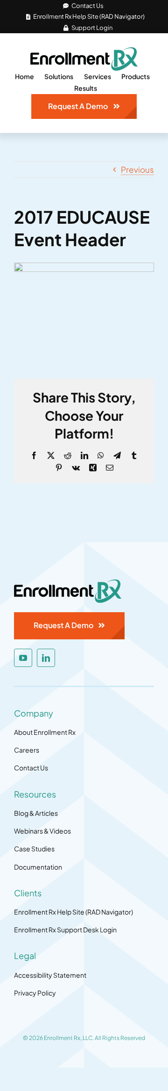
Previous (137, 169)
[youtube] (23, 658)
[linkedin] (46, 658)
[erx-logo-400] (84, 51)
